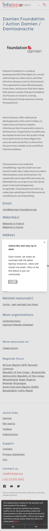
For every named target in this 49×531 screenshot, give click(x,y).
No (36, 527)
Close (44, 242)
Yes (12, 527)
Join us (12, 281)
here (16, 521)
